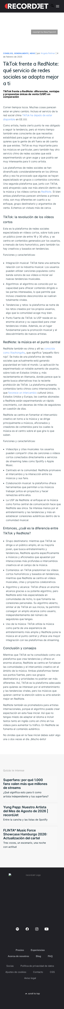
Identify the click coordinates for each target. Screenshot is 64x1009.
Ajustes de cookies (15, 971)
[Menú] (57, 6)
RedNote (46, 191)
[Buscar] (51, 6)
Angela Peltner (48, 53)
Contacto (38, 971)
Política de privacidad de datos (37, 965)
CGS (52, 971)
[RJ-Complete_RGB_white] (26, 6)
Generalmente (21, 53)
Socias (10, 965)
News (32, 53)
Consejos (8, 53)
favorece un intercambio (22, 392)
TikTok (26, 115)
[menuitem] (51, 6)
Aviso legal (30, 978)
